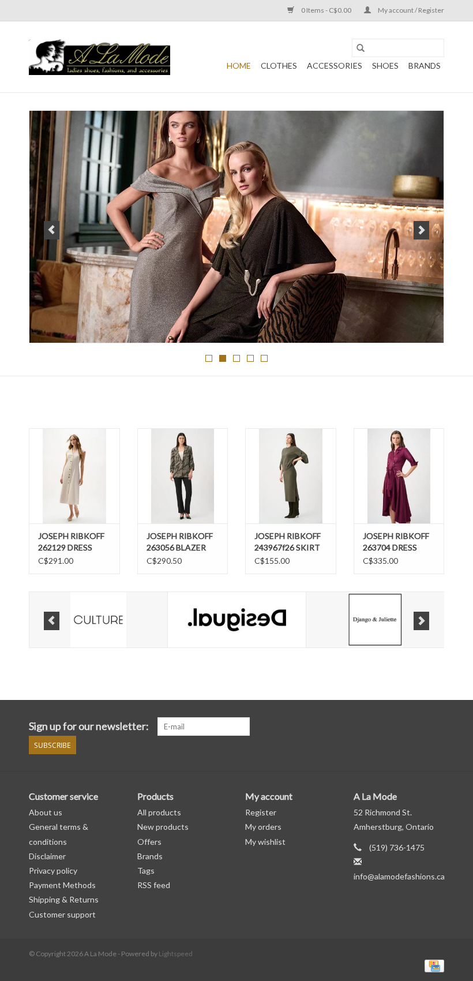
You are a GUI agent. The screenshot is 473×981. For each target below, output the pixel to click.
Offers (149, 842)
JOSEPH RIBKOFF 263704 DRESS (396, 541)
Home (239, 65)
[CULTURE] (98, 620)
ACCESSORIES (334, 65)
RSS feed (153, 885)
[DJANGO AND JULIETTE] (375, 620)
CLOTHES (279, 65)
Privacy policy (53, 870)
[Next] (421, 230)
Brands (424, 65)
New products (163, 827)
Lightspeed (176, 953)
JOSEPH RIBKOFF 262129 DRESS (71, 541)
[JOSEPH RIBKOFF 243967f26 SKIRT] (290, 475)
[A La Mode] (99, 57)
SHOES (385, 65)
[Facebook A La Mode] (415, 726)
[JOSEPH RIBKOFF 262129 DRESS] (74, 475)
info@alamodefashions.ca (399, 876)
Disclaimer (47, 856)
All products (159, 812)
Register (260, 812)
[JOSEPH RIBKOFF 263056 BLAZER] (182, 475)
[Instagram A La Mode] (435, 726)
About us (45, 812)
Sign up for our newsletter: (89, 726)
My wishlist (265, 842)
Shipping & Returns (64, 899)
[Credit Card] (432, 965)
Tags (146, 870)
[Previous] (51, 230)
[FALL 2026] (236, 227)
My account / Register (410, 10)
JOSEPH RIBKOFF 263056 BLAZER (180, 541)
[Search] (360, 48)
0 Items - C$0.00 (326, 10)
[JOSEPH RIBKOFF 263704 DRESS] (399, 475)
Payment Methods (62, 885)
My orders (263, 827)
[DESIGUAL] (237, 620)
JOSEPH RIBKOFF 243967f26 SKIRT (287, 541)
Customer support (62, 914)
